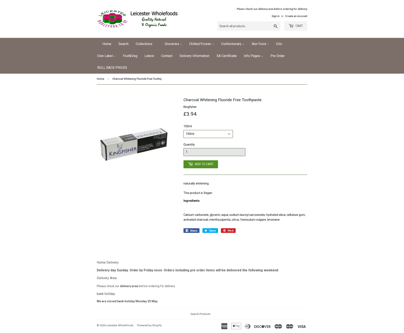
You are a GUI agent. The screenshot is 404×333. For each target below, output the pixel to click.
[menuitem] (104, 44)
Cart (299, 26)
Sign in (275, 16)
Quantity (189, 144)
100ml (187, 126)
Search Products (200, 314)
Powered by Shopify (149, 325)
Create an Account (296, 16)
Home (100, 78)
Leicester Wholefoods (119, 325)
